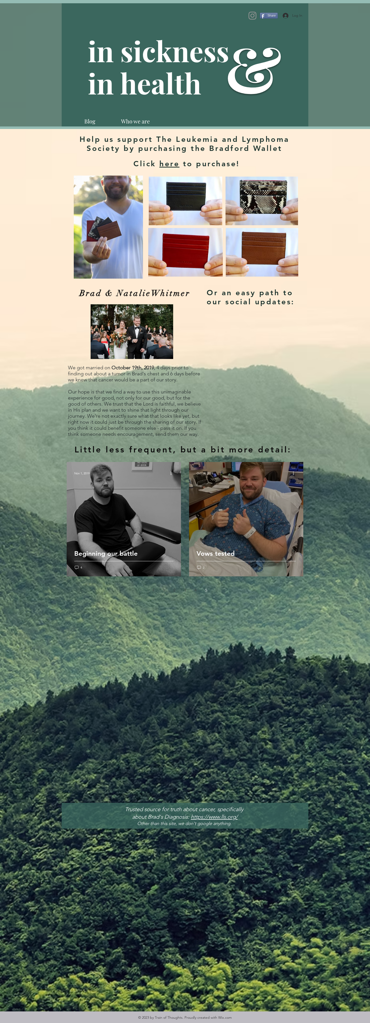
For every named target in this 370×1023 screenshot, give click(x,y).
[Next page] (216, 590)
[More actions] (173, 473)
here (169, 163)
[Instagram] (252, 15)
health (160, 83)
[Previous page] (153, 590)
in (104, 83)
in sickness (162, 50)
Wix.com (225, 1017)
